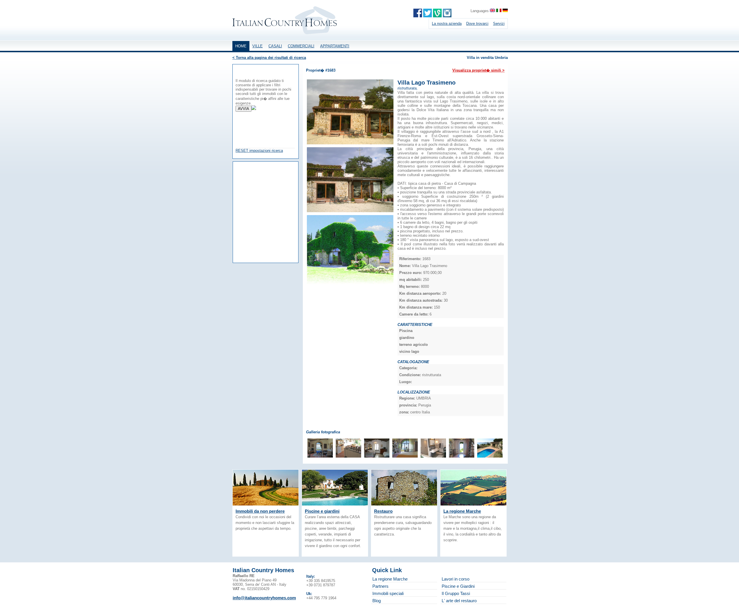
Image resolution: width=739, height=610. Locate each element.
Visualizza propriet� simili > (478, 70)
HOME (241, 46)
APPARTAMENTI (334, 46)
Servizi (499, 23)
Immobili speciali (388, 593)
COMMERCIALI (301, 46)
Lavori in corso (455, 579)
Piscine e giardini (322, 511)
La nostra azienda (447, 23)
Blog (376, 600)
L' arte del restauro (459, 600)
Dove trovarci (477, 23)
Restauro (383, 511)
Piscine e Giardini (458, 586)
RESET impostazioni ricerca (259, 150)
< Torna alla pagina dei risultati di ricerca (269, 57)
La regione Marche (462, 511)
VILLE (257, 46)
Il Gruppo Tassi (456, 593)
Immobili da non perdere (260, 511)
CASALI (275, 46)
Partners (380, 586)
